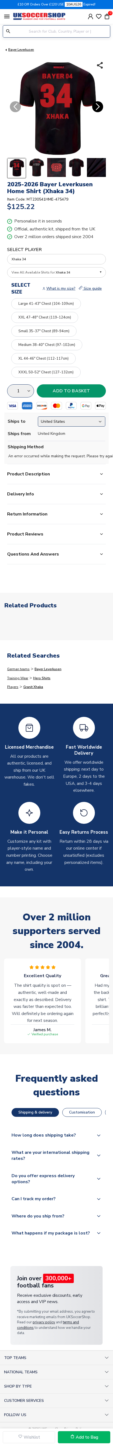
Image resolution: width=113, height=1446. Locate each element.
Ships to (17, 421)
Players (12, 687)
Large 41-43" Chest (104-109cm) (46, 303)
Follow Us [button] (15, 1414)
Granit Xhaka (33, 687)
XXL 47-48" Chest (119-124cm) (44, 317)
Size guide (92, 288)
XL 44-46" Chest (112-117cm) (43, 358)
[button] (48, 152)
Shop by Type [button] (18, 1386)
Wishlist (31, 1437)
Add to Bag (86, 1437)
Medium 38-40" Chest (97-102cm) (46, 344)
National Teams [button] (21, 1372)
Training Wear (17, 678)
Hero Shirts (41, 678)
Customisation (82, 1112)
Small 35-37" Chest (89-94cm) (43, 331)
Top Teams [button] (15, 1357)
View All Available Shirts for (41, 272)
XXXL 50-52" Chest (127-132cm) (46, 372)
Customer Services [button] (24, 1400)
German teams (18, 669)
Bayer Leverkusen (21, 49)
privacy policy (44, 1322)
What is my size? (60, 288)
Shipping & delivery (35, 1112)
